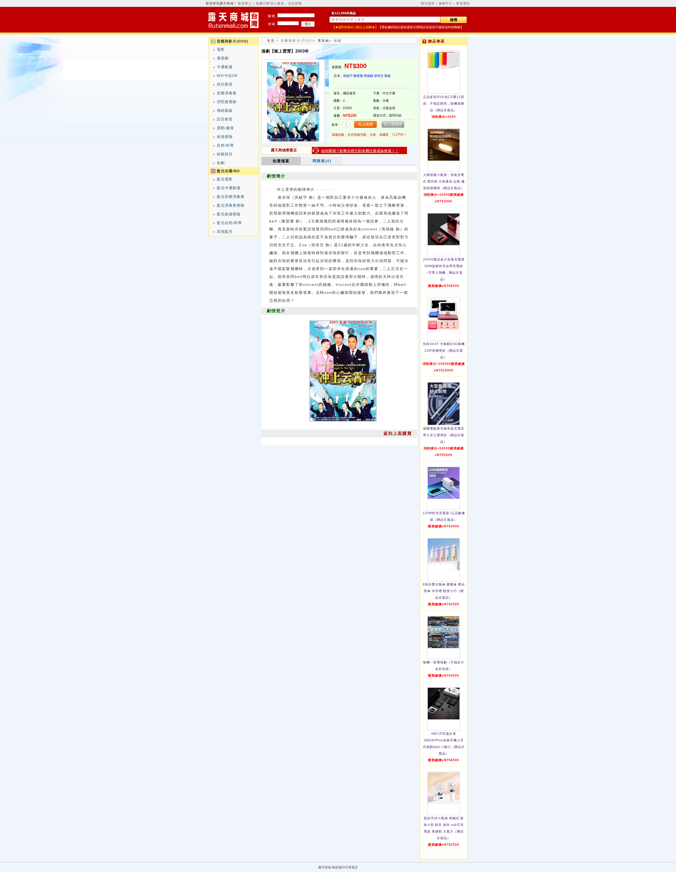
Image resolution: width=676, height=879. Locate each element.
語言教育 (225, 119)
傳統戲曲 (225, 110)
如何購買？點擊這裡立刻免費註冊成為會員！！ (360, 151)
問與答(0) (322, 161)
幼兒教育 (225, 84)
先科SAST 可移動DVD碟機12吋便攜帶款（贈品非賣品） (444, 350)
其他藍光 (225, 231)
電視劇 (223, 58)
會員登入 (245, 3)
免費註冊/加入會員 (270, 3)
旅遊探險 (225, 136)
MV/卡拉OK (227, 75)
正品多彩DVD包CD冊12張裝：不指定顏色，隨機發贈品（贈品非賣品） (443, 103)
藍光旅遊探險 (229, 214)
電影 (221, 49)
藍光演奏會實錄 (231, 205)
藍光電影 (225, 179)
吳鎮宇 (348, 76)
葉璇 (387, 76)
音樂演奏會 (227, 93)
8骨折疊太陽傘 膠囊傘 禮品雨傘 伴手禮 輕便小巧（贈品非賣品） (444, 591)
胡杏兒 (378, 76)
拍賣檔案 (281, 161)
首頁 (271, 41)
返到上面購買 (397, 433)
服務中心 (445, 3)
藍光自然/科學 (229, 223)
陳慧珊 (358, 76)
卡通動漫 (225, 67)
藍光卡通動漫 (229, 188)
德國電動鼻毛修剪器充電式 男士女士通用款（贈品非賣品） (443, 435)
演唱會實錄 (227, 102)
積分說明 (428, 3)
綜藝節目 (225, 154)
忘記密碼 (295, 3)
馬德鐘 (368, 76)
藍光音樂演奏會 (231, 196)
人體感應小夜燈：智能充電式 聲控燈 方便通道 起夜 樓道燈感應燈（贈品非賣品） (444, 181)
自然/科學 (225, 145)
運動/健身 (225, 128)
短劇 (221, 163)
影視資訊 (463, 3)
